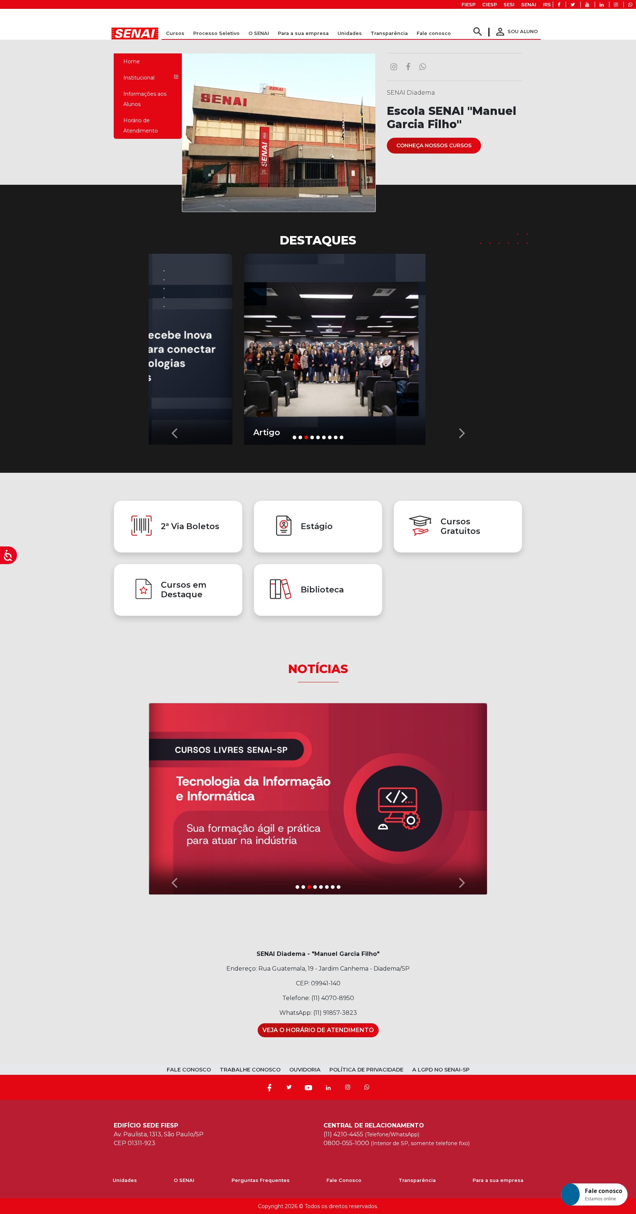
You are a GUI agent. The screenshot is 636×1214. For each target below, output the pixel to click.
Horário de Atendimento (140, 125)
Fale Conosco (343, 1180)
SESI (509, 4)
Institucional (139, 77)
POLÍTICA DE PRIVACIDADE (366, 1069)
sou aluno (516, 31)
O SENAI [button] (258, 33)
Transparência (417, 1180)
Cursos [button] (175, 33)
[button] (174, 347)
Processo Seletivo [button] (216, 33)
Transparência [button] (389, 33)
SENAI (528, 4)
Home (131, 61)
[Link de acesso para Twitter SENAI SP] (572, 4)
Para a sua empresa (498, 1180)
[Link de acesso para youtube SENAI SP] (587, 4)
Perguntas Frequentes (261, 1180)
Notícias (318, 669)
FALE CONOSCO (189, 1069)
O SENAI (184, 1180)
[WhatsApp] (367, 1087)
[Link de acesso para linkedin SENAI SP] (602, 4)
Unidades (350, 33)
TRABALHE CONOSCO (250, 1069)
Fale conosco (434, 33)
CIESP (489, 4)
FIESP (469, 4)
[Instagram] (348, 1087)
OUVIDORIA (305, 1069)
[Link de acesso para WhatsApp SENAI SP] (630, 4)
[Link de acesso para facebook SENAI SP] (559, 4)
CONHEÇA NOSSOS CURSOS (433, 145)
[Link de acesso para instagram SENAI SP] (616, 4)
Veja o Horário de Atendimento (318, 1030)
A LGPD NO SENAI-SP (441, 1069)
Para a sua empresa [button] (303, 33)
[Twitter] (289, 1087)
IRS (547, 4)
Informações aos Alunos (144, 99)
